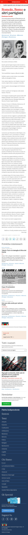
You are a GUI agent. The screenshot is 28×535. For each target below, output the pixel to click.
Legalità (4, 452)
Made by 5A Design (6, 532)
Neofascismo (16, 389)
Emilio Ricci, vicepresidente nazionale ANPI (12, 378)
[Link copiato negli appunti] (17, 239)
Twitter (7, 519)
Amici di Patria (5, 481)
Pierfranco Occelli (7, 16)
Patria (14, 2)
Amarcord (4, 472)
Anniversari (5, 35)
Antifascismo (5, 263)
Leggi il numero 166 (7, 337)
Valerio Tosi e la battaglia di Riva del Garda (14, 251)
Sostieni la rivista (8, 510)
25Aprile (4, 422)
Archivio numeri (6, 478)
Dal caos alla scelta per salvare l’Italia (12, 304)
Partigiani (5, 37)
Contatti (4, 484)
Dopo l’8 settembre (8, 287)
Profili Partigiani (5, 247)
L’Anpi (3, 469)
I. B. (2, 254)
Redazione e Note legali (8, 475)
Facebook (3, 519)
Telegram (15, 519)
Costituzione (5, 428)
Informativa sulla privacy (7, 529)
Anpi (3, 389)
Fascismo (13, 35)
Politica (4, 440)
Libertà (17, 263)
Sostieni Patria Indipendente (9, 490)
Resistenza (12, 37)
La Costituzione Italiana (8, 466)
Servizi (3, 300)
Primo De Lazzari (6, 289)
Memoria (20, 35)
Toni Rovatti (4, 307)
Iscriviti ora (6, 403)
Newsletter (5, 487)
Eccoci (4, 463)
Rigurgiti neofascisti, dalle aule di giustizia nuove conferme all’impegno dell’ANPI (13, 374)
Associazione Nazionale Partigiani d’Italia (13, 526)
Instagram (11, 519)
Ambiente (4, 449)
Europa (4, 455)
